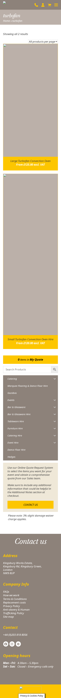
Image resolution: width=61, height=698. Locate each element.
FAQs (6, 591)
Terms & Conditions (15, 599)
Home (6, 21)
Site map (8, 616)
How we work (11, 595)
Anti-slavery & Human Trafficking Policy (16, 611)
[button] (49, 5)
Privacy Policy (11, 606)
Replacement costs (14, 602)
